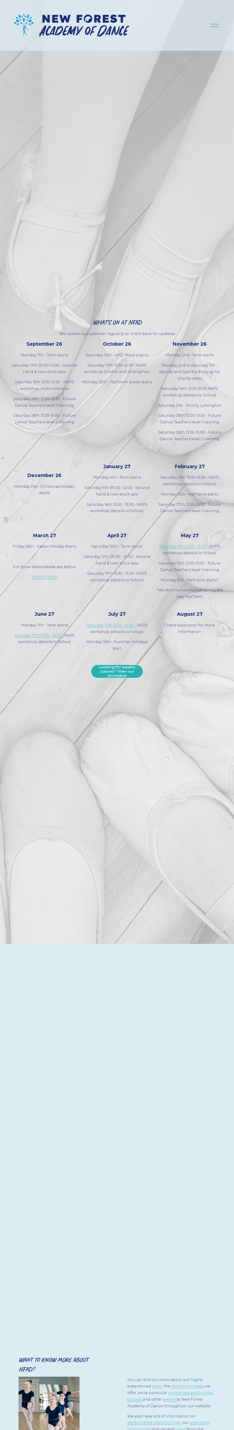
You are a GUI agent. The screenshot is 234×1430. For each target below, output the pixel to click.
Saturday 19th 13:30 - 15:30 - (39, 635)
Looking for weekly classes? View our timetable (117, 671)
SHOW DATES (44, 577)
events (169, 1399)
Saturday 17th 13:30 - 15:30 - (112, 625)
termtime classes (187, 1386)
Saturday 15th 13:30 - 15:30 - (184, 546)
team (157, 1386)
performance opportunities (154, 1422)
